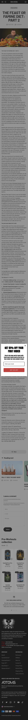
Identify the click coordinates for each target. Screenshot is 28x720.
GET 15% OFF (14, 370)
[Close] (25, 345)
